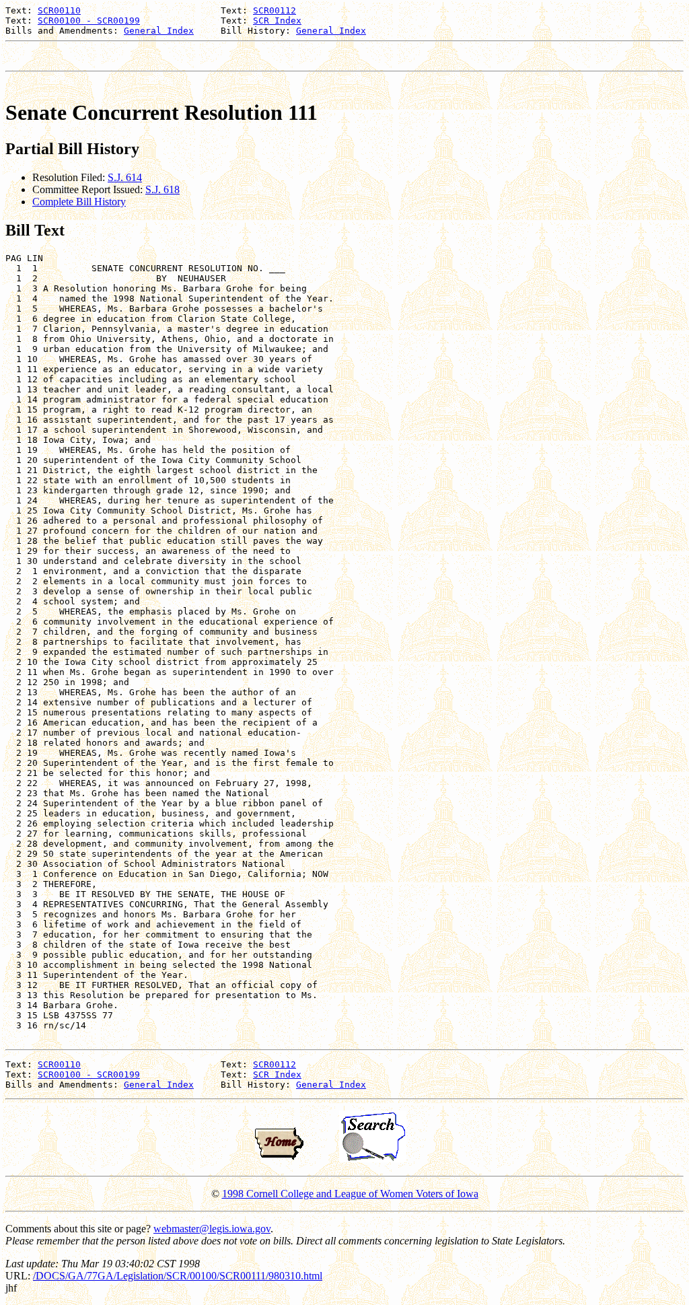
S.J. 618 (162, 189)
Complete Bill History (79, 201)
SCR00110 (59, 10)
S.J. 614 (125, 177)
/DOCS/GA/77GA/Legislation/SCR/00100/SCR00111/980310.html (177, 1275)
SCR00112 (274, 10)
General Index (159, 31)
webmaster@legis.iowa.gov (211, 1228)
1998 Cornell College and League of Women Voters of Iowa (350, 1193)
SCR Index (277, 20)
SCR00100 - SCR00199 (89, 20)
